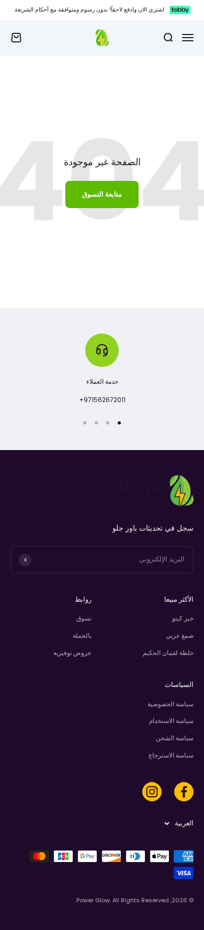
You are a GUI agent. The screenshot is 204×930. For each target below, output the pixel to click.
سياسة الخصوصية (171, 703)
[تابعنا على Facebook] (184, 792)
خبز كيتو (183, 618)
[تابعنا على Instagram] (152, 792)
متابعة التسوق (102, 194)
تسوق (84, 618)
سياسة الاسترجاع (171, 755)
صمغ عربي (180, 635)
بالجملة (82, 635)
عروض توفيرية (72, 652)
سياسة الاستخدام (171, 720)
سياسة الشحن (175, 737)
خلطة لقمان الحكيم (168, 652)
